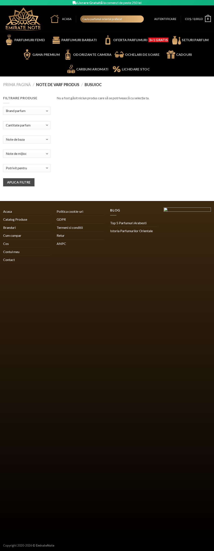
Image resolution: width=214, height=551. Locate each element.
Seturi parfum (195, 40)
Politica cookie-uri (70, 211)
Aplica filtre (19, 182)
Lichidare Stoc (136, 69)
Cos (6, 244)
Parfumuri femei (29, 40)
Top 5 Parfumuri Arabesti (128, 223)
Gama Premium (46, 54)
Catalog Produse (15, 219)
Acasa (66, 19)
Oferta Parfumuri (140, 40)
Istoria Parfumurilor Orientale (131, 231)
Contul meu (11, 252)
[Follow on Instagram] (201, 2)
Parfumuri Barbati (79, 40)
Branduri (9, 227)
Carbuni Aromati (92, 69)
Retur (61, 235)
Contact (9, 260)
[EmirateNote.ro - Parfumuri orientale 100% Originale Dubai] (23, 19)
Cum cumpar (12, 235)
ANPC (61, 244)
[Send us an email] (209, 2)
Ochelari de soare (142, 54)
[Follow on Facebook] (197, 2)
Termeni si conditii (70, 227)
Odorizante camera (92, 54)
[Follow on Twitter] (205, 2)
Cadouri (184, 54)
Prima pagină (17, 84)
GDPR (61, 219)
